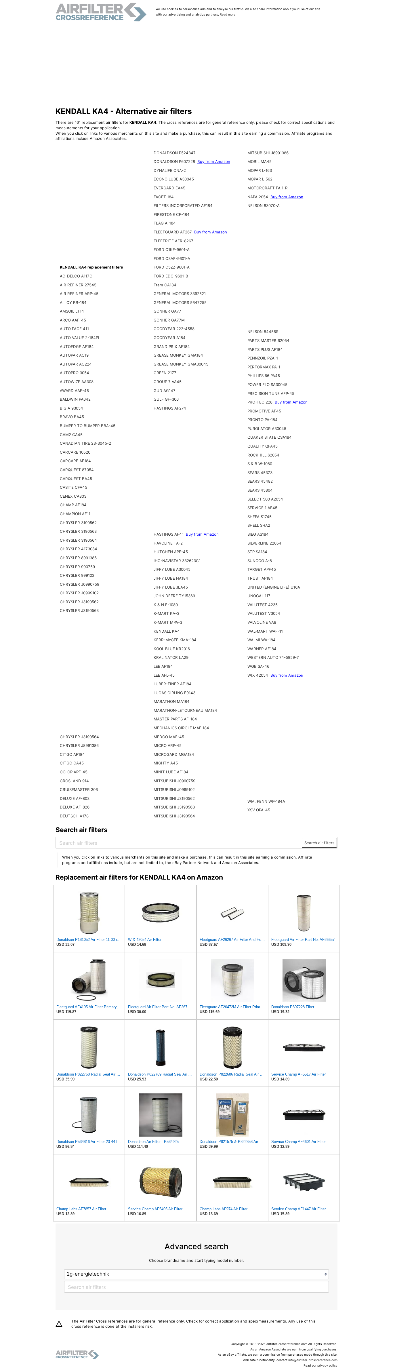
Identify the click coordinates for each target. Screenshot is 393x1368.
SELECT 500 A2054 (265, 499)
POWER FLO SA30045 (267, 384)
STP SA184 (257, 551)
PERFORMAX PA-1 (263, 367)
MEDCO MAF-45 (169, 737)
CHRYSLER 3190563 (78, 531)
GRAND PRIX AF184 (172, 346)
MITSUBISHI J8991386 (268, 153)
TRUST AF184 (260, 578)
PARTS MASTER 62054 (268, 340)
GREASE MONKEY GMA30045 (181, 364)
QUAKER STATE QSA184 (269, 437)
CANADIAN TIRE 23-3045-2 (85, 443)
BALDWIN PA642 (75, 399)
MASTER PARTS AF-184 (175, 719)
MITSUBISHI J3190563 (174, 807)
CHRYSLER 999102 (77, 575)
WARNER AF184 (261, 648)
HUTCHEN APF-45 (171, 551)
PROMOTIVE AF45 (264, 411)
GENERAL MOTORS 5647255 (180, 302)
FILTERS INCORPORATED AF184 (183, 205)
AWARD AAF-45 (74, 390)
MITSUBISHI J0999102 (174, 789)
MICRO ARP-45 (168, 745)
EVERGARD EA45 (169, 188)
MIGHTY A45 (166, 763)
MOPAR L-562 (259, 179)
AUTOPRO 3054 (74, 372)
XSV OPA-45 (258, 810)
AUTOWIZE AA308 (77, 381)
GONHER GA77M (169, 320)
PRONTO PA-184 (262, 419)
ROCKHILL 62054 (263, 455)
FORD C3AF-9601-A (172, 258)
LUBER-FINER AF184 (173, 684)
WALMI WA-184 (261, 640)
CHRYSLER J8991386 (79, 745)
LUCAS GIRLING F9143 (174, 692)
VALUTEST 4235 (262, 604)
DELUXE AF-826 (74, 807)
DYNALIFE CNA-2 (170, 170)
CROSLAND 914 (74, 781)
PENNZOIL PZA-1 (262, 358)
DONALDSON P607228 (175, 161)
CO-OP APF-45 (73, 772)
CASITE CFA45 (73, 487)
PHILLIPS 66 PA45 (263, 375)
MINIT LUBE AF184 (171, 772)
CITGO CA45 (72, 763)
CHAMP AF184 (73, 505)
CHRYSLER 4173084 (78, 549)
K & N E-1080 (166, 604)
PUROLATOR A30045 (266, 428)
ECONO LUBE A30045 (174, 179)
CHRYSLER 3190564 (78, 540)
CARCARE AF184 (75, 460)
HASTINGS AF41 (169, 534)
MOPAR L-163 (259, 170)
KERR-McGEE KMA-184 (175, 640)
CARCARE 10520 (75, 452)
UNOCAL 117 (258, 595)
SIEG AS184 (258, 534)
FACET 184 (164, 197)
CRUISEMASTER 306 (79, 789)
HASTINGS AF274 (170, 408)
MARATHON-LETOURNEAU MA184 (185, 710)
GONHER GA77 (167, 311)
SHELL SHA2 (258, 525)
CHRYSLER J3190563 (79, 610)
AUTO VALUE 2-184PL (80, 337)
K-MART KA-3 (166, 613)
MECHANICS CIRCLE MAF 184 (181, 728)
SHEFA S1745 (259, 516)
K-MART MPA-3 (168, 622)
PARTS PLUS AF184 (265, 349)
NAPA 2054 (258, 197)
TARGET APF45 (261, 569)
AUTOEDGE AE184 (77, 346)
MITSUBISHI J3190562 (174, 798)
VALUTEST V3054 (263, 613)
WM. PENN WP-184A (266, 801)
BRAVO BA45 (72, 416)
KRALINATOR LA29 (171, 657)
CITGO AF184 (72, 754)
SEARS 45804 (260, 490)
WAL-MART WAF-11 (265, 631)
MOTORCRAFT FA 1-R (267, 188)
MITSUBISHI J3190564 (174, 816)
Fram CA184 (165, 285)
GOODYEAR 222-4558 (174, 328)
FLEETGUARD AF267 (173, 232)
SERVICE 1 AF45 (262, 507)
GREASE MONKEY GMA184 (178, 355)
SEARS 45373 (259, 472)
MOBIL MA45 (259, 161)
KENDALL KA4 (167, 631)
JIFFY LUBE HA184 (171, 578)
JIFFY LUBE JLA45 (171, 587)
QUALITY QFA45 (262, 446)
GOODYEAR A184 (170, 337)
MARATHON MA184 (172, 701)
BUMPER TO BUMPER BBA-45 (87, 425)
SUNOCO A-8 (259, 560)
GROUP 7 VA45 (168, 381)
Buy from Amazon (213, 161)
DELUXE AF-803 (74, 798)
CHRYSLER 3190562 (78, 522)
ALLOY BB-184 (73, 302)
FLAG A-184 (165, 223)
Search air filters (319, 842)
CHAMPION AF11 (75, 513)
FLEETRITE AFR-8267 (173, 241)
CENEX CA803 (73, 496)
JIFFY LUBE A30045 (172, 569)
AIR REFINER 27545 (78, 285)
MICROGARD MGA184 (174, 754)
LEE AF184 (163, 666)
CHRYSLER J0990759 (79, 584)
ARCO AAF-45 (73, 320)
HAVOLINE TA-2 (168, 543)
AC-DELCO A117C (76, 276)
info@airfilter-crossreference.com (312, 1360)
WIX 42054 (258, 675)
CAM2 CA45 (71, 434)
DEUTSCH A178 (74, 816)
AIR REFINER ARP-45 (79, 293)
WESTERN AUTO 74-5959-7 (273, 657)
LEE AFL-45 (164, 675)
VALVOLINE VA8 (261, 622)
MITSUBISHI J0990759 (174, 781)
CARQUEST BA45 (76, 478)
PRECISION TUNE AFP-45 (270, 393)
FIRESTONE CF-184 (172, 214)
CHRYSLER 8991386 (78, 557)
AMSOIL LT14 (72, 311)
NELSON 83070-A (263, 205)
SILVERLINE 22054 (264, 543)
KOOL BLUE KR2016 (172, 648)
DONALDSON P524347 (175, 153)
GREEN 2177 (165, 372)
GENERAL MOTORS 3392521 (180, 293)
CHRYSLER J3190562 (79, 602)
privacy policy (327, 1365)
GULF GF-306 (166, 399)
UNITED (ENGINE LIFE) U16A (273, 587)
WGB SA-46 (258, 666)
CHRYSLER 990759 (77, 566)
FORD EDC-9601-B (171, 276)
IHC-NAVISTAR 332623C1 (177, 560)
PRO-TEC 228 (260, 402)
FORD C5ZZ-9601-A (172, 267)
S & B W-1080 (259, 463)
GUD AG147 (164, 390)
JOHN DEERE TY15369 (174, 595)
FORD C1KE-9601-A (172, 249)
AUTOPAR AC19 (74, 355)
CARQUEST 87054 (77, 469)
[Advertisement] (197, 64)
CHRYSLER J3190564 (79, 737)
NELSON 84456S (262, 331)
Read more (227, 14)
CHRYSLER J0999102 (79, 593)
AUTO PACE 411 (74, 328)
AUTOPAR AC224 (76, 364)
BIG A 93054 (71, 408)
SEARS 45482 (260, 481)
